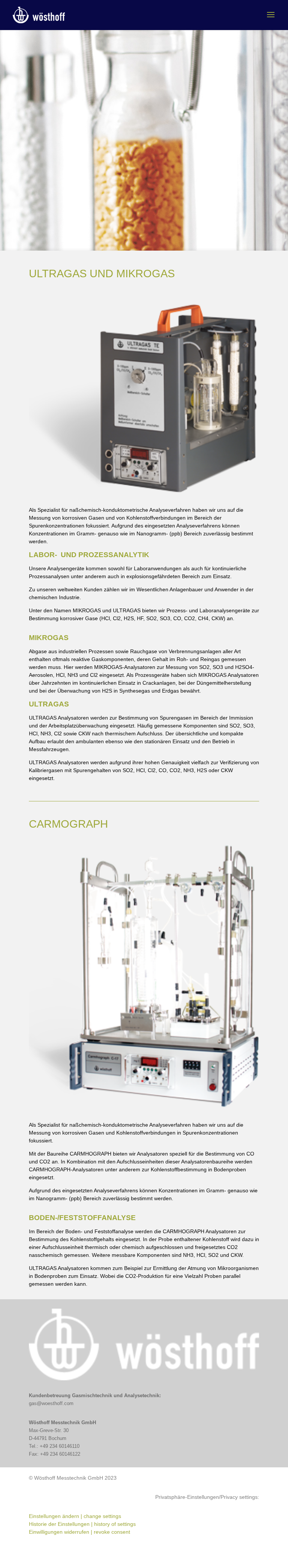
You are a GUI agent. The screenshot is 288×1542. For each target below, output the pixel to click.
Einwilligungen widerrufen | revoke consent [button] (79, 1532)
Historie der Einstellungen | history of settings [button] (82, 1524)
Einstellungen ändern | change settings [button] (75, 1516)
